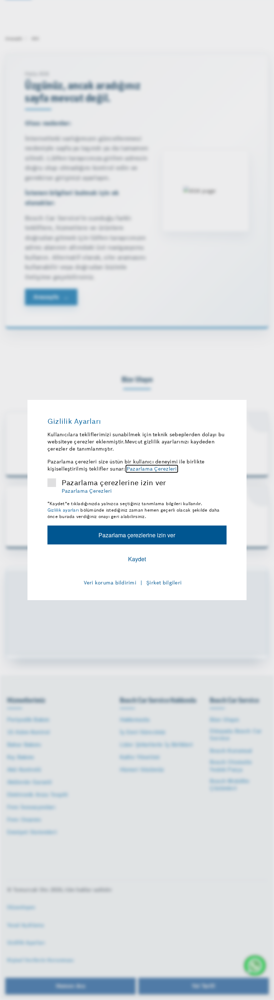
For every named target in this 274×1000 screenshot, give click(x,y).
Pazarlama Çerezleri (152, 469)
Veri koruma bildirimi (110, 583)
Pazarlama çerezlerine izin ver (114, 482)
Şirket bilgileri (164, 583)
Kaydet (137, 559)
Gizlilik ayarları (63, 510)
